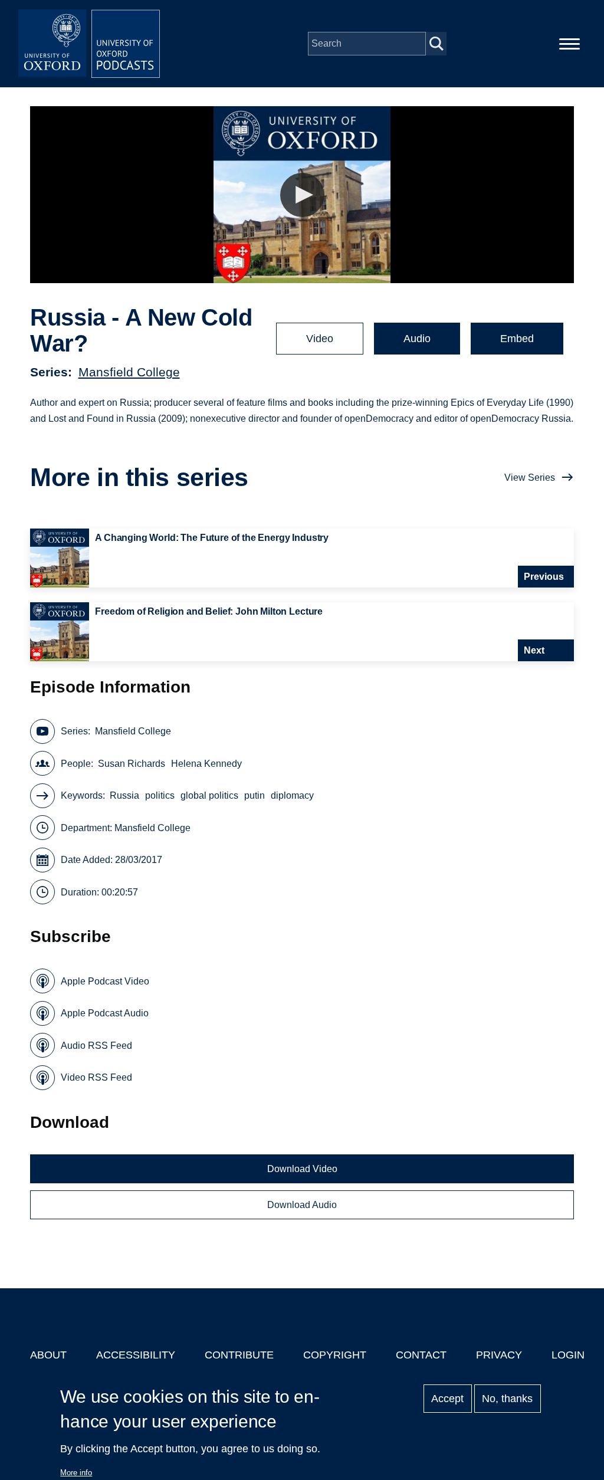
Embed (517, 338)
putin (254, 795)
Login (568, 1355)
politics (160, 795)
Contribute (239, 1355)
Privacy (499, 1355)
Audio (417, 338)
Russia (124, 795)
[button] (302, 195)
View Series (529, 477)
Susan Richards (131, 764)
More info (76, 1472)
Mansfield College (129, 372)
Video (319, 338)
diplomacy (292, 795)
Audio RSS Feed (96, 1046)
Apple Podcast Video (105, 981)
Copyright (334, 1355)
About (48, 1355)
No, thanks (507, 1398)
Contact (421, 1355)
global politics (209, 795)
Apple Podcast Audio (105, 1013)
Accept (447, 1398)
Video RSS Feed (96, 1077)
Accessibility (135, 1355)
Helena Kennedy (206, 764)
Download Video (302, 1169)
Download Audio (302, 1205)
